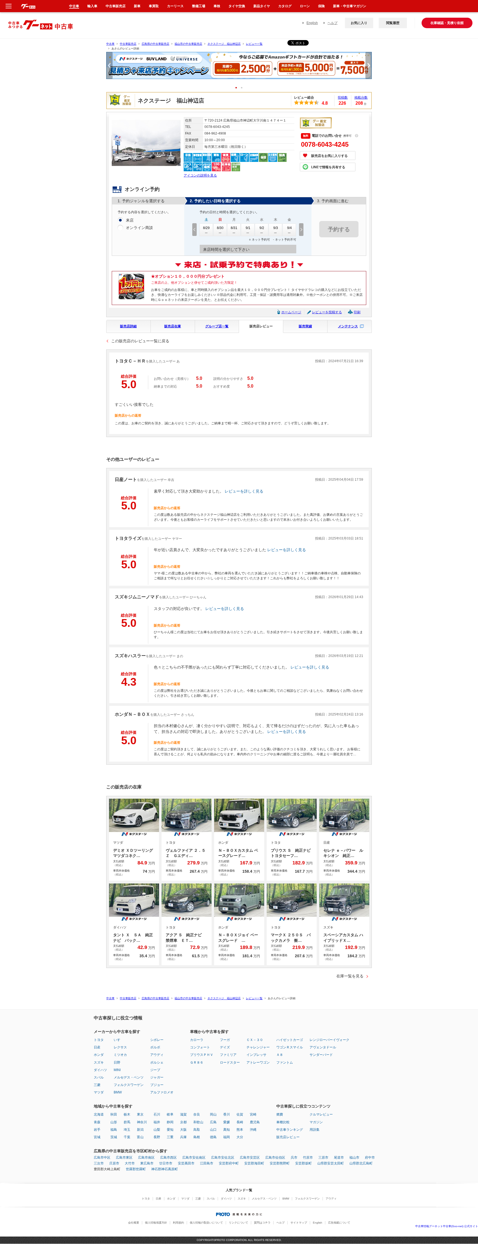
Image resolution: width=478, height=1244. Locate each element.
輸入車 (92, 6)
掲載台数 (361, 97)
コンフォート (200, 1047)
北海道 (99, 1114)
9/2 (261, 228)
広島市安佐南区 (194, 1157)
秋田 (113, 1114)
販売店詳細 (128, 326)
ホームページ (291, 312)
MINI (117, 1070)
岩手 (97, 1130)
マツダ (99, 1092)
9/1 (248, 228)
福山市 (354, 1157)
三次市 (99, 1163)
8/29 (206, 228)
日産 (97, 1047)
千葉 (127, 1137)
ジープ (155, 1070)
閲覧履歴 (392, 23)
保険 (321, 6)
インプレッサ (256, 1055)
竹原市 (308, 1157)
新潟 (140, 1130)
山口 (213, 1130)
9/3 (275, 228)
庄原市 (114, 1163)
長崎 (240, 1122)
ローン (305, 6)
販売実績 (305, 326)
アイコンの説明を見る (200, 175)
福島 (113, 1130)
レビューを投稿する (327, 312)
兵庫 (183, 1137)
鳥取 (196, 1130)
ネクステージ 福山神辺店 (224, 43)
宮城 (97, 1137)
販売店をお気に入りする (329, 156)
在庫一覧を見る (349, 976)
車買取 (154, 6)
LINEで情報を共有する (328, 167)
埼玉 (127, 1130)
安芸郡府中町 (229, 1163)
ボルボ (155, 1047)
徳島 (213, 1137)
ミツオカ (120, 1055)
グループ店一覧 (216, 326)
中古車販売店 (128, 43)
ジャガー (156, 1077)
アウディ (156, 1055)
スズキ (99, 1062)
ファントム (284, 1062)
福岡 (226, 1137)
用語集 (314, 1130)
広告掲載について (339, 1222)
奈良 (196, 1114)
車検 (217, 6)
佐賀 (240, 1114)
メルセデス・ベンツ (129, 1077)
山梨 (157, 1130)
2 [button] (244, 87)
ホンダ (99, 1055)
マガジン (316, 1122)
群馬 (127, 1122)
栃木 (127, 1114)
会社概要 (133, 1222)
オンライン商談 (139, 227)
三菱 (97, 1085)
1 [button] (238, 87)
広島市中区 (102, 1157)
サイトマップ (298, 1222)
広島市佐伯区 (275, 1157)
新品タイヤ (261, 6)
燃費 (279, 1114)
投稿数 (343, 97)
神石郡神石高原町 (164, 1169)
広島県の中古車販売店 (155, 43)
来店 (130, 220)
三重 (170, 1137)
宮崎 (253, 1114)
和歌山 (198, 1122)
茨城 (113, 1137)
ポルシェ (156, 1062)
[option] (239, 68)
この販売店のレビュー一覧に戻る (140, 341)
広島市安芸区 (250, 1157)
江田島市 (206, 1163)
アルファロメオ (161, 1092)
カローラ (196, 1040)
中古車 (110, 43)
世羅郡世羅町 (136, 1169)
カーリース (175, 6)
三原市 (323, 1157)
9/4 (289, 228)
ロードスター (230, 1062)
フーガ (225, 1040)
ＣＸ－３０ (254, 1040)
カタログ (285, 6)
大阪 (183, 1130)
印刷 (357, 312)
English (312, 23)
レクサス (120, 1047)
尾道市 (339, 1157)
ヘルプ (332, 23)
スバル (99, 1077)
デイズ (225, 1047)
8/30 (220, 228)
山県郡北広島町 (361, 1163)
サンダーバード (321, 1055)
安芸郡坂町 (303, 1163)
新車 (137, 6)
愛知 (170, 1130)
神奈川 (142, 1122)
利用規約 (178, 1222)
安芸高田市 (186, 1163)
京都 (183, 1122)
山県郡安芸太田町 (330, 1163)
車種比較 (283, 1122)
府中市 (370, 1157)
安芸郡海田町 (254, 1163)
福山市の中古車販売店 (188, 43)
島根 (196, 1137)
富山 (140, 1137)
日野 (117, 1062)
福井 (157, 1122)
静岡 (170, 1122)
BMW (118, 1092)
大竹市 (130, 1163)
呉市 (294, 1157)
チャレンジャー (258, 1047)
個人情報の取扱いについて (206, 1222)
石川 (157, 1114)
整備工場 (198, 6)
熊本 (240, 1130)
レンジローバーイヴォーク (329, 1040)
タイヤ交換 (236, 6)
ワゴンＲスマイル (289, 1047)
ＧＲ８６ (196, 1062)
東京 (140, 1114)
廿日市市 (165, 1163)
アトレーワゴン (258, 1062)
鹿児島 (255, 1122)
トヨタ (99, 1040)
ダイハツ (100, 1070)
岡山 (213, 1114)
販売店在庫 (172, 326)
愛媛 (226, 1122)
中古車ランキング (289, 1130)
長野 (157, 1137)
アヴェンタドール (323, 1047)
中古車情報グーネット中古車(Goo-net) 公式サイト (446, 1226)
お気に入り (359, 23)
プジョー (156, 1085)
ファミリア (228, 1055)
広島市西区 (168, 1157)
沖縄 (253, 1130)
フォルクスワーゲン (129, 1085)
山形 (113, 1122)
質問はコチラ (262, 1222)
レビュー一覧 (254, 43)
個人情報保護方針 (156, 1222)
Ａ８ (279, 1055)
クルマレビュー (321, 1114)
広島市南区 (146, 1157)
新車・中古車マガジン (349, 6)
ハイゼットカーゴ (289, 1040)
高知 (226, 1130)
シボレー (156, 1040)
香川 (226, 1114)
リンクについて (238, 1222)
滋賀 (183, 1114)
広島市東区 (124, 1157)
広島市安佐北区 (222, 1157)
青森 (97, 1122)
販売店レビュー (261, 326)
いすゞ (119, 1040)
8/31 (234, 228)
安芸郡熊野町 (280, 1163)
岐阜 (170, 1114)
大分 (240, 1137)
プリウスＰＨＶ (201, 1055)
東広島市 (147, 1163)
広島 (213, 1122)
